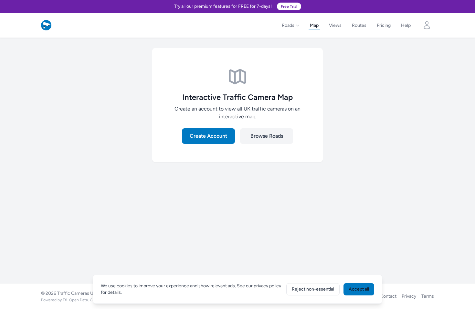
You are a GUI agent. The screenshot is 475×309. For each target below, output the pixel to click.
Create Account (208, 136)
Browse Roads (266, 136)
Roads (288, 25)
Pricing (384, 25)
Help (406, 25)
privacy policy (267, 286)
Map (314, 25)
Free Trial (289, 6)
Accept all (359, 289)
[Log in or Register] (427, 25)
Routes (359, 25)
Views (335, 25)
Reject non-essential (313, 289)
